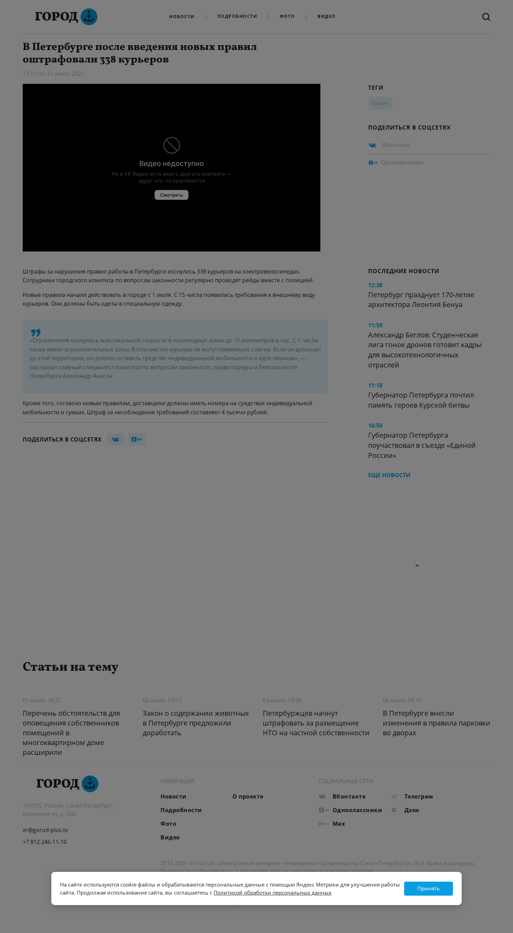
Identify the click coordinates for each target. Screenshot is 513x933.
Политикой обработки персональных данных (273, 892)
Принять (428, 888)
